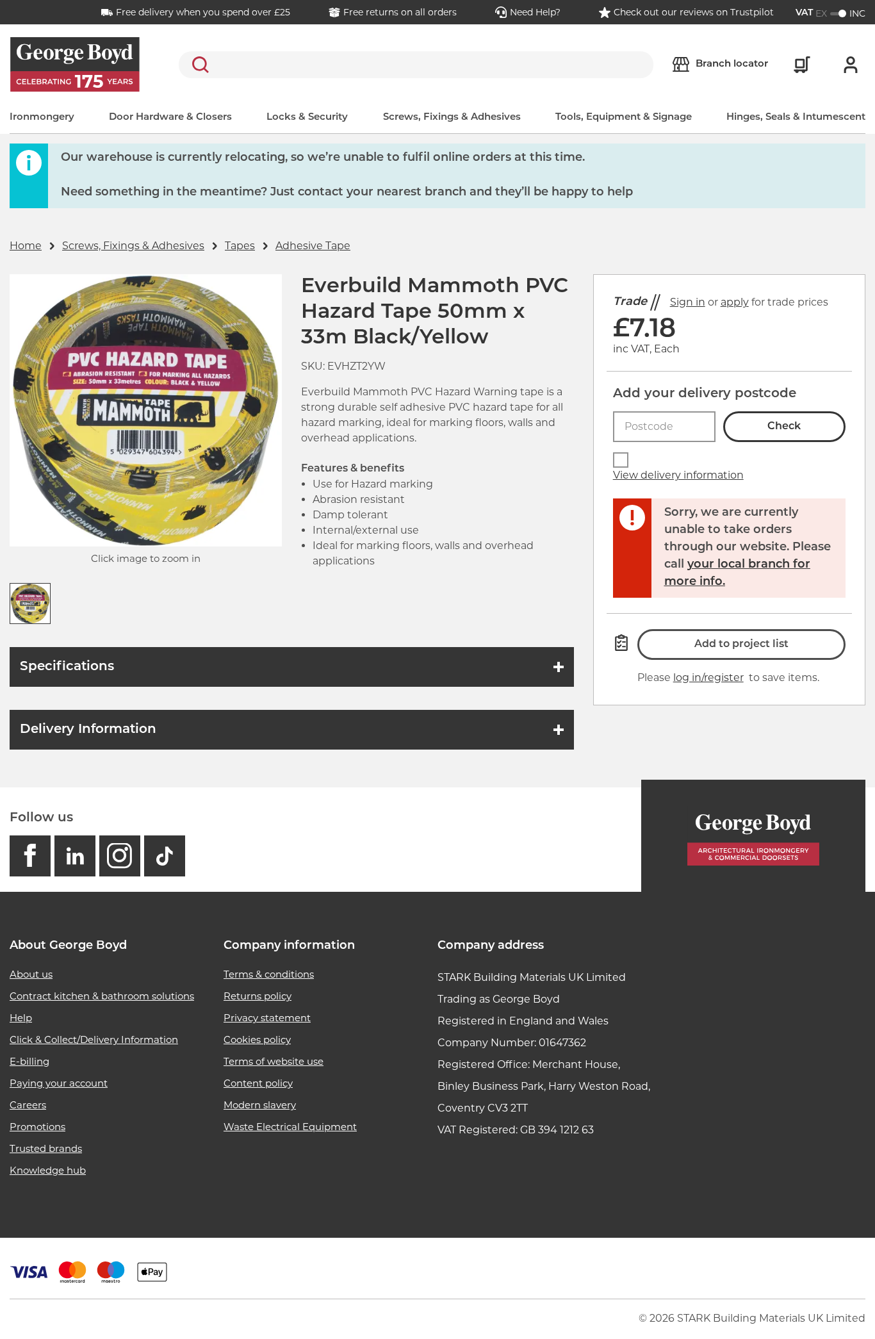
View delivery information (678, 475)
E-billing (29, 1061)
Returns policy (257, 996)
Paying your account (59, 1083)
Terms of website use (273, 1061)
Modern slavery (260, 1105)
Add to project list (741, 644)
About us (31, 974)
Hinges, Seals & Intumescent (795, 117)
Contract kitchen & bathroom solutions (102, 996)
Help (21, 1018)
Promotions (37, 1127)
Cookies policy (257, 1039)
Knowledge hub (48, 1170)
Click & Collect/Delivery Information (94, 1039)
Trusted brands (46, 1148)
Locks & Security (307, 117)
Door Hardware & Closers (170, 117)
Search (198, 64)
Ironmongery (42, 117)
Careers (28, 1105)
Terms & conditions (269, 974)
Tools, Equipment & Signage (623, 117)
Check (784, 427)
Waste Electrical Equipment (290, 1127)
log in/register (708, 677)
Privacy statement (267, 1018)
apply (735, 302)
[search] (416, 64)
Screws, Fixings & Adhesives (452, 117)
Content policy (258, 1083)
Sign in (687, 302)
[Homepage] (753, 836)
